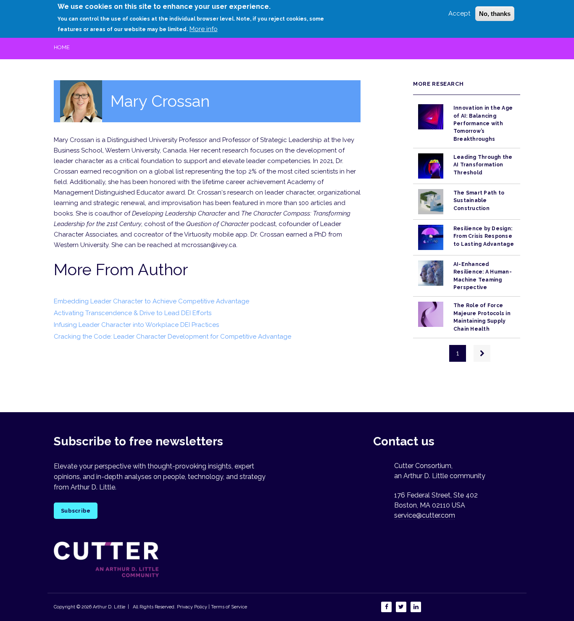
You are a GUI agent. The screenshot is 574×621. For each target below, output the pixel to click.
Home (62, 47)
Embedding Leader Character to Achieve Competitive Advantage (151, 301)
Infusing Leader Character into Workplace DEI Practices (136, 325)
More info (204, 29)
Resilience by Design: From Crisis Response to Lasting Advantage (483, 236)
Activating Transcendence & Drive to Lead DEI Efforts (132, 313)
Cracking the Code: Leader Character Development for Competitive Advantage (172, 336)
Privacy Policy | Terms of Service (212, 607)
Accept (459, 13)
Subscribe (75, 511)
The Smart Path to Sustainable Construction (478, 200)
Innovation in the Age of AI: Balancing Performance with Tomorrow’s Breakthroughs (483, 123)
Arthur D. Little (108, 607)
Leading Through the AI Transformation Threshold (483, 165)
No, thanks (495, 13)
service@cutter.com (424, 515)
